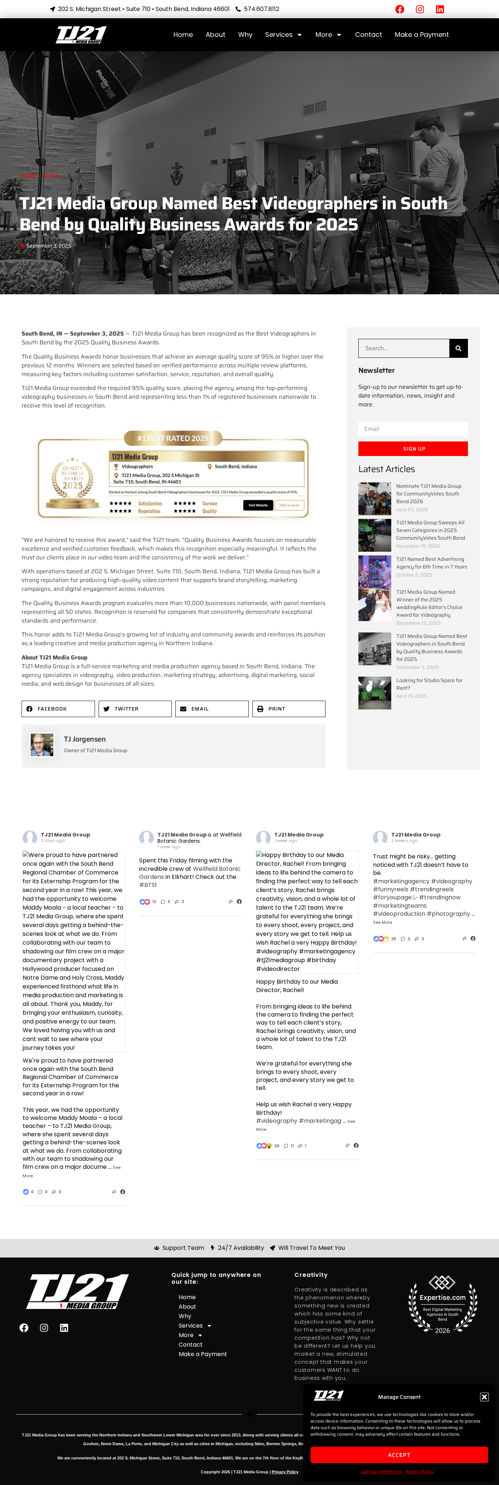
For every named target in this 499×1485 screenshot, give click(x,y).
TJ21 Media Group (65, 834)
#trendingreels (432, 889)
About (215, 34)
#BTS (147, 885)
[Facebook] (400, 9)
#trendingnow (440, 897)
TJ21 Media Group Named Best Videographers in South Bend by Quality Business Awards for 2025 (431, 647)
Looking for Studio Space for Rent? (429, 684)
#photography (448, 914)
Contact (368, 34)
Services (279, 34)
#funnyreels (390, 889)
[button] (484, 1397)
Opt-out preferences (381, 1471)
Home (183, 34)
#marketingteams (400, 906)
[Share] (114, 1192)
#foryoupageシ (395, 897)
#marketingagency (401, 881)
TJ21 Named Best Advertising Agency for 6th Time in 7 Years (431, 563)
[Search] (458, 348)
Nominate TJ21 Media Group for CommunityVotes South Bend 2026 (428, 493)
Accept (399, 1455)
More (324, 34)
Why (245, 34)
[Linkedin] (440, 9)
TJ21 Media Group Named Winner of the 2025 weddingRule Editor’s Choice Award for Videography (429, 603)
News (51, 175)
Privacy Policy (419, 1471)
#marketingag (320, 1121)
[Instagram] (420, 9)
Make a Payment (422, 34)
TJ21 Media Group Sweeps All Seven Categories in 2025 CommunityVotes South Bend (430, 530)
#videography (276, 1121)
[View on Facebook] (123, 1192)
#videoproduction (399, 914)
